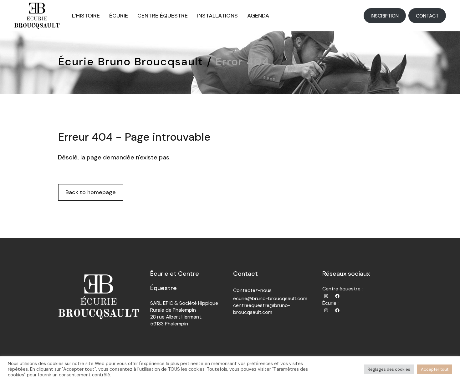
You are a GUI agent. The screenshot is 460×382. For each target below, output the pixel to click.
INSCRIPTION (385, 16)
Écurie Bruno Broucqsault (130, 61)
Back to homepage (90, 192)
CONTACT (427, 16)
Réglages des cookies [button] (389, 369)
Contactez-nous (252, 290)
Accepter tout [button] (434, 369)
